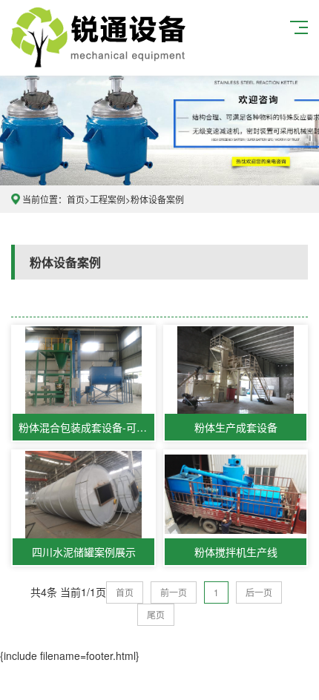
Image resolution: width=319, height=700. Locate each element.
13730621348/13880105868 (101, 37)
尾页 (156, 614)
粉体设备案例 (157, 199)
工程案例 (107, 199)
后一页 (259, 592)
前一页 (173, 592)
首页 (76, 199)
